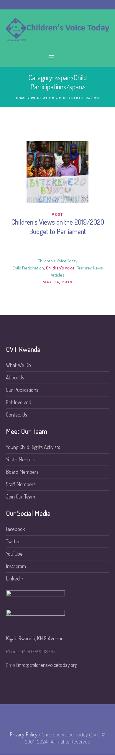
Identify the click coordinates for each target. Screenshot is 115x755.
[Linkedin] (51, 717)
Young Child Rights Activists (33, 447)
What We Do (43, 98)
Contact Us (16, 414)
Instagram (16, 566)
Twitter (13, 541)
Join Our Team (20, 496)
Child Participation (28, 268)
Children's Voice (60, 268)
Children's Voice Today (57, 261)
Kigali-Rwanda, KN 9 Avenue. (35, 638)
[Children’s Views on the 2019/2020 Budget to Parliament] (57, 172)
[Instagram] (32, 717)
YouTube (14, 553)
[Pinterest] (61, 717)
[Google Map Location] (100, 717)
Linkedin (14, 578)
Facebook (15, 529)
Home (21, 98)
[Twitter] (13, 717)
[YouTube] (42, 717)
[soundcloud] (71, 717)
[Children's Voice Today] (57, 29)
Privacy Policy (23, 734)
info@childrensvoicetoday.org (47, 665)
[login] (81, 717)
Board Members (22, 471)
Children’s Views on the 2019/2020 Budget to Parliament (57, 226)
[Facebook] (22, 717)
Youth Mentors (20, 459)
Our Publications (22, 389)
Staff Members (21, 484)
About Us (15, 377)
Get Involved (18, 402)
